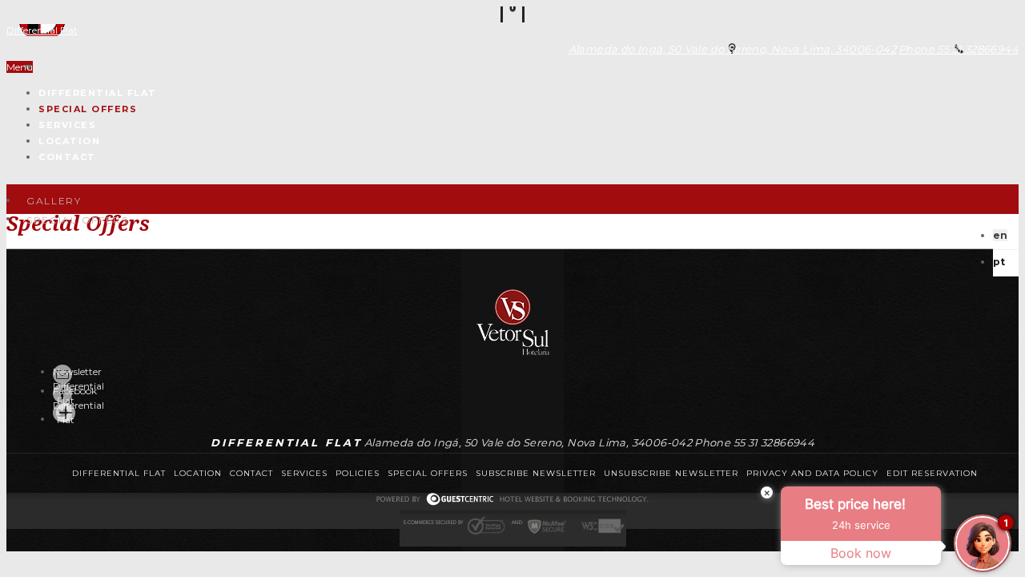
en (1000, 235)
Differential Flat (42, 30)
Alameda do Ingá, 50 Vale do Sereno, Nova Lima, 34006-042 (732, 48)
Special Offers (87, 109)
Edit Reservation (932, 473)
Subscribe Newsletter (536, 473)
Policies (358, 473)
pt (999, 262)
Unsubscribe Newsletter (671, 473)
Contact (67, 157)
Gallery (54, 201)
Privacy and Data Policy (812, 473)
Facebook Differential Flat (78, 405)
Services (67, 125)
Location (69, 141)
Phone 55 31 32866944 (958, 48)
